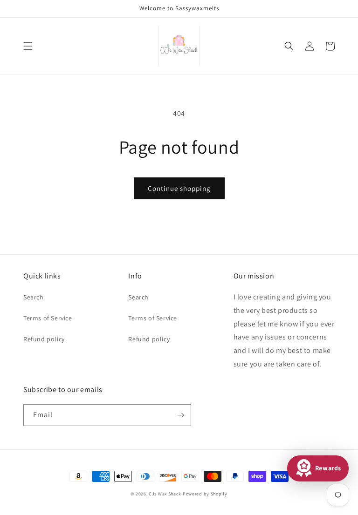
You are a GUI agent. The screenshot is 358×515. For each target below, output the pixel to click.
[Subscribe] (180, 415)
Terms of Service (47, 318)
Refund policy (44, 339)
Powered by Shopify (205, 494)
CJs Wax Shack (165, 494)
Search (33, 297)
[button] (28, 46)
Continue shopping (179, 188)
